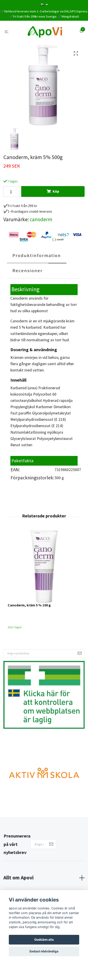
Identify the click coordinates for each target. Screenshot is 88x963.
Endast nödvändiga (44, 951)
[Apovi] (45, 32)
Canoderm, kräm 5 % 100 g (29, 605)
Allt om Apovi (18, 877)
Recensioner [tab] (27, 270)
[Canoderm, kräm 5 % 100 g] (44, 566)
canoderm (41, 219)
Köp (56, 191)
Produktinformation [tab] (36, 255)
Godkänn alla (44, 939)
